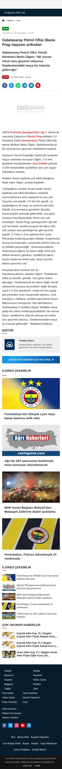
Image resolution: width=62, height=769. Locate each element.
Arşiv (25, 702)
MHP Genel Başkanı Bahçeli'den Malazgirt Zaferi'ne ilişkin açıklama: (30, 509)
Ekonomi (8, 675)
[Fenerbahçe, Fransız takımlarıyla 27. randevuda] (31, 533)
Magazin (8, 684)
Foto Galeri (8, 693)
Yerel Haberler (30, 693)
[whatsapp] (18, 85)
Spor (18, 20)
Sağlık (7, 688)
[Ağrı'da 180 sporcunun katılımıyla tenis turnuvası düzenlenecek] (31, 440)
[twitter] (11, 85)
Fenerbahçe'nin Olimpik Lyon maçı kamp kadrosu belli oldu (29, 416)
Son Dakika (40, 163)
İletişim (34, 743)
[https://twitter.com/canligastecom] (10, 725)
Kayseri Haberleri (40, 737)
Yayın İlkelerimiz (48, 743)
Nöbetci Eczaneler (11, 713)
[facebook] (4, 85)
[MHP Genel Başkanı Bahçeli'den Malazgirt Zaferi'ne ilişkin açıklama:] (31, 487)
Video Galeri (8, 697)
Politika (37, 684)
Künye (26, 743)
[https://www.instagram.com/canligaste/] (16, 725)
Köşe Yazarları (9, 702)
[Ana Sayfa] (3, 21)
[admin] (29, 725)
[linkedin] (31, 85)
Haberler (10, 20)
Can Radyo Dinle (12, 743)
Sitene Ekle (23, 737)
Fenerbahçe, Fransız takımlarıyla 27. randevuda (30, 556)
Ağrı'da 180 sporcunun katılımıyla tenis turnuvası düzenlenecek (28, 462)
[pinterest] (38, 85)
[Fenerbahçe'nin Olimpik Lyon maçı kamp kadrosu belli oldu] (31, 393)
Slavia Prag (34, 136)
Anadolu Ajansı (26, 340)
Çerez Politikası (22, 749)
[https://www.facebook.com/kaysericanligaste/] (4, 725)
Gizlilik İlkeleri (39, 749)
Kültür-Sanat (39, 680)
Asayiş (7, 671)
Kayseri (8, 680)
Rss (13, 737)
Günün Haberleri (31, 697)
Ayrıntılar (27, 766)
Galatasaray (29, 140)
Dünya (36, 671)
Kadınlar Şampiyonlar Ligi (27, 132)
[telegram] (24, 85)
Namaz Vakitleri (10, 717)
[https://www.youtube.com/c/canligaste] (22, 725)
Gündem (37, 675)
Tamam (37, 766)
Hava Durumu (9, 709)
